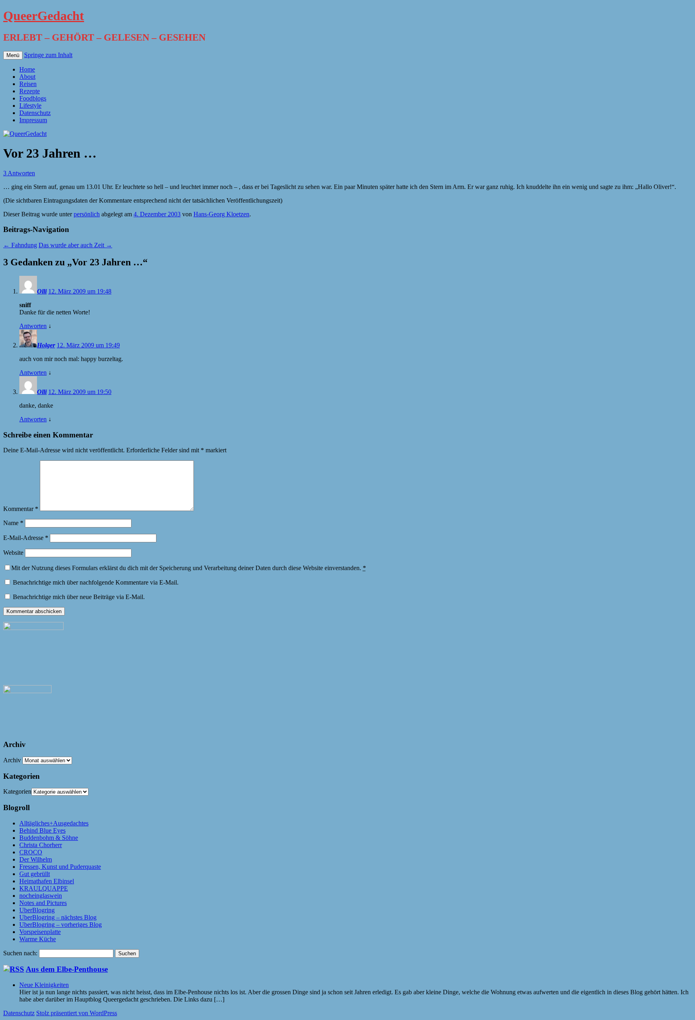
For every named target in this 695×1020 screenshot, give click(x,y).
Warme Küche (37, 939)
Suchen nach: (20, 953)
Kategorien (17, 791)
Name (13, 522)
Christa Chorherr (40, 844)
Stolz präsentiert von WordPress (76, 1013)
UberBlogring (37, 910)
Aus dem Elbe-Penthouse (67, 969)
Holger (46, 345)
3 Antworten (19, 173)
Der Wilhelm (35, 859)
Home (27, 69)
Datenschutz (35, 112)
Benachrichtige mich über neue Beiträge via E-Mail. (79, 596)
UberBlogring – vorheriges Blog (60, 924)
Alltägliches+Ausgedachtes (53, 823)
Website (13, 552)
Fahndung (20, 245)
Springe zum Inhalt (48, 54)
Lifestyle (30, 105)
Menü (12, 55)
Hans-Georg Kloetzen (221, 214)
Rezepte (29, 91)
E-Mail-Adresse (25, 537)
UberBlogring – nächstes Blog (58, 917)
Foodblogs (32, 98)
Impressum (33, 120)
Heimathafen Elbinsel (46, 881)
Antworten (33, 325)
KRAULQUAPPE (43, 888)
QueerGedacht (43, 15)
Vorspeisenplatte (40, 931)
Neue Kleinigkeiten (44, 984)
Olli (42, 291)
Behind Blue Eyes (42, 830)
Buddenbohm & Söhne (48, 837)
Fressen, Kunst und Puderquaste (60, 866)
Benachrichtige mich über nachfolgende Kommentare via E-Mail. (96, 582)
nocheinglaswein (40, 895)
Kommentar (20, 508)
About (27, 76)
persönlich (87, 214)
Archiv (12, 760)
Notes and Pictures (43, 902)
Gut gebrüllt (34, 873)
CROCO (30, 852)
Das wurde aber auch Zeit (75, 245)
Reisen (28, 83)
